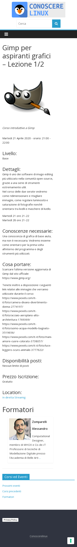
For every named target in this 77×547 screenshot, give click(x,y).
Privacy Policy (10, 520)
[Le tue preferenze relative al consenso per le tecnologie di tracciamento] (70, 540)
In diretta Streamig (14, 397)
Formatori (8, 497)
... (40, 457)
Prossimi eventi (11, 485)
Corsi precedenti (11, 491)
